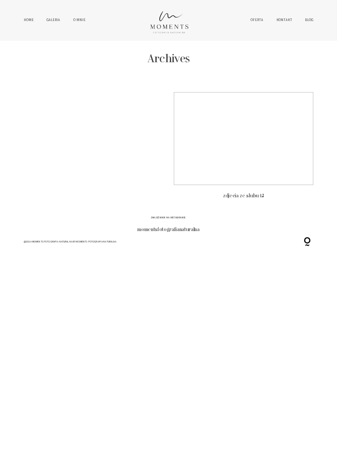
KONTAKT (284, 20)
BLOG (309, 20)
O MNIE (79, 20)
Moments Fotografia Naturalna (96, 241)
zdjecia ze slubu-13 (243, 149)
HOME (29, 20)
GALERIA (53, 20)
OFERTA (257, 20)
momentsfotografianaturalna (168, 229)
